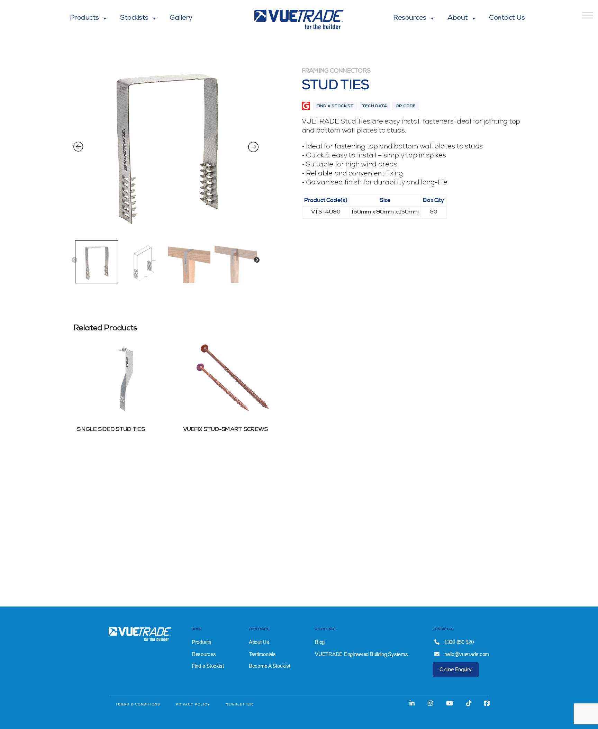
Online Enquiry (455, 669)
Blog (320, 642)
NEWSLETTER (239, 704)
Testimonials (262, 654)
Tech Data (374, 106)
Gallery (181, 18)
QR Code (406, 106)
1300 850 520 (458, 642)
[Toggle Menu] (587, 15)
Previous (74, 260)
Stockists (134, 18)
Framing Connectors (336, 71)
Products (84, 18)
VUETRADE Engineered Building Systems (361, 654)
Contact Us (507, 18)
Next (256, 260)
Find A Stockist (335, 106)
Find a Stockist (208, 666)
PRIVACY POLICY (193, 704)
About (457, 18)
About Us (259, 642)
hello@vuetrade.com (466, 654)
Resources (409, 18)
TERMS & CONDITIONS (138, 704)
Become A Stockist (269, 666)
